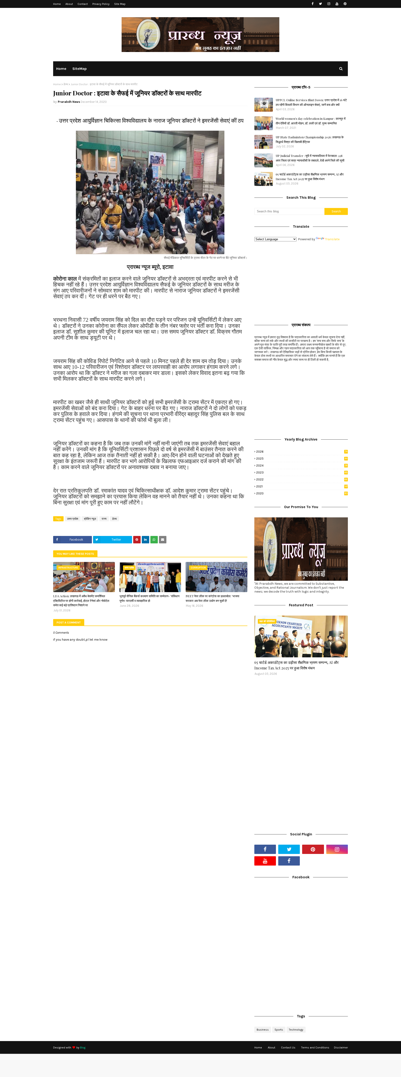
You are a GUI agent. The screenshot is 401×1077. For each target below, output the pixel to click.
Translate (332, 239)
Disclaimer (341, 1047)
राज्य (104, 518)
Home (57, 4)
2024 (302, 465)
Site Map (120, 4)
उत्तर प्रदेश (72, 518)
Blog (82, 1047)
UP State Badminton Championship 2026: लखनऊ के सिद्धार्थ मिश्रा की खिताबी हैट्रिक (310, 139)
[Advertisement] (301, 280)
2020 (302, 493)
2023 (302, 472)
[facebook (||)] (289, 861)
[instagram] (329, 4)
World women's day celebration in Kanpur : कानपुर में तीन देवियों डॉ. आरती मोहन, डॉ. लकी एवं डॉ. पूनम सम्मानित (311, 121)
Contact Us (288, 1047)
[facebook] (312, 4)
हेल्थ (66, 84)
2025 (301, 458)
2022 (301, 479)
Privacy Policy (101, 4)
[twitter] (320, 4)
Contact (83, 4)
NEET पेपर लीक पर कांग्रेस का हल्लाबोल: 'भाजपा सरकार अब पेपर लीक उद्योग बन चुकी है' (212, 598)
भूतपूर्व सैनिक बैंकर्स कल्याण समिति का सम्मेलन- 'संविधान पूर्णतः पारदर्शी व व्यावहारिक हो (149, 598)
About (69, 4)
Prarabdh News (69, 102)
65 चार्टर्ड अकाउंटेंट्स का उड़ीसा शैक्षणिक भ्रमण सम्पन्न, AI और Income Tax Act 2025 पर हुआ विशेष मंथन (310, 176)
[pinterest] (345, 4)
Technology (296, 1029)
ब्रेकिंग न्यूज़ (90, 518)
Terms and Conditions (315, 1047)
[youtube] (337, 4)
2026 (301, 451)
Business (263, 1029)
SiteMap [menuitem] (79, 68)
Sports (279, 1029)
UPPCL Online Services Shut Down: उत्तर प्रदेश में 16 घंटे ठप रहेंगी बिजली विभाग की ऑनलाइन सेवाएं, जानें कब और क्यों (311, 102)
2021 (302, 486)
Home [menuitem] (61, 68)
